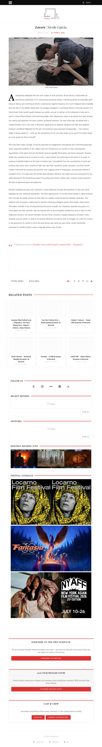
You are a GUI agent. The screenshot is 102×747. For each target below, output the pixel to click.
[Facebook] (74, 281)
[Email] (87, 281)
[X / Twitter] (33, 386)
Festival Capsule (17, 281)
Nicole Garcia (34, 281)
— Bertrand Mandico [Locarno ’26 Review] (21, 359)
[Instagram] (42, 386)
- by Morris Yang (57, 33)
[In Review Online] (51, 14)
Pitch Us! (38, 717)
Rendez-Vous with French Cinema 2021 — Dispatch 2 (58, 244)
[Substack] (59, 386)
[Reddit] (91, 281)
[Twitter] (79, 281)
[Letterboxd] (51, 386)
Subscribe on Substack (51, 658)
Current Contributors (58, 717)
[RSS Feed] (68, 386)
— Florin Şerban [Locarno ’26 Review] (51, 322)
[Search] (83, 2)
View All (85, 412)
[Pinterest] (83, 281)
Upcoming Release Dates (51, 689)
